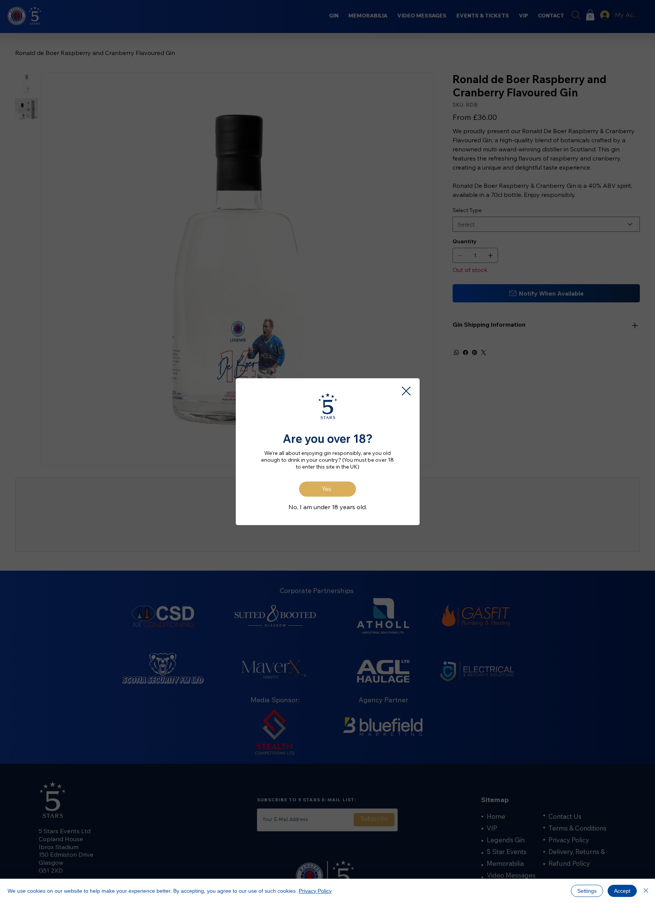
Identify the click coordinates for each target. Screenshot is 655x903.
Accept (622, 891)
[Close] (645, 891)
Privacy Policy (315, 891)
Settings (587, 891)
